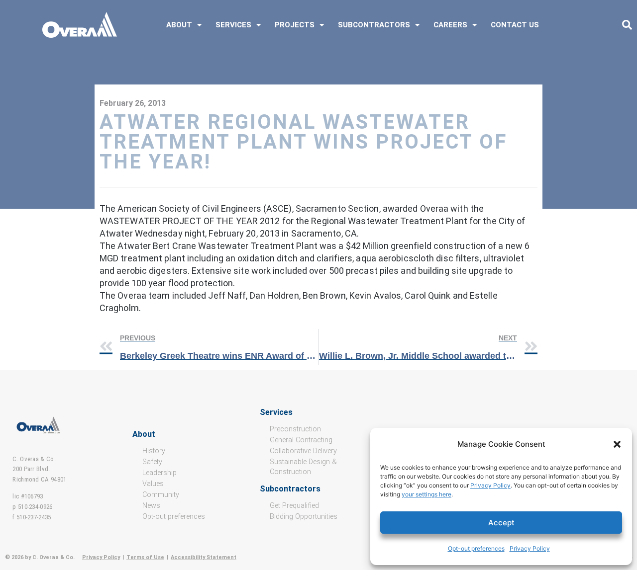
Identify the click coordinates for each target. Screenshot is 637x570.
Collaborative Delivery (303, 451)
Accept (501, 522)
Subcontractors (374, 24)
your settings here (426, 494)
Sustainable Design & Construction (303, 467)
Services (233, 24)
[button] (617, 444)
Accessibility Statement (203, 557)
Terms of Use (145, 557)
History (153, 451)
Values (153, 484)
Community (160, 494)
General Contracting (301, 440)
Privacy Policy (490, 485)
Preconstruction (295, 429)
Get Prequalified (294, 505)
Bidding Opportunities (303, 516)
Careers (450, 24)
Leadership (159, 473)
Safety (152, 462)
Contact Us (515, 24)
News (151, 505)
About (179, 24)
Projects (295, 24)
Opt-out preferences (476, 548)
